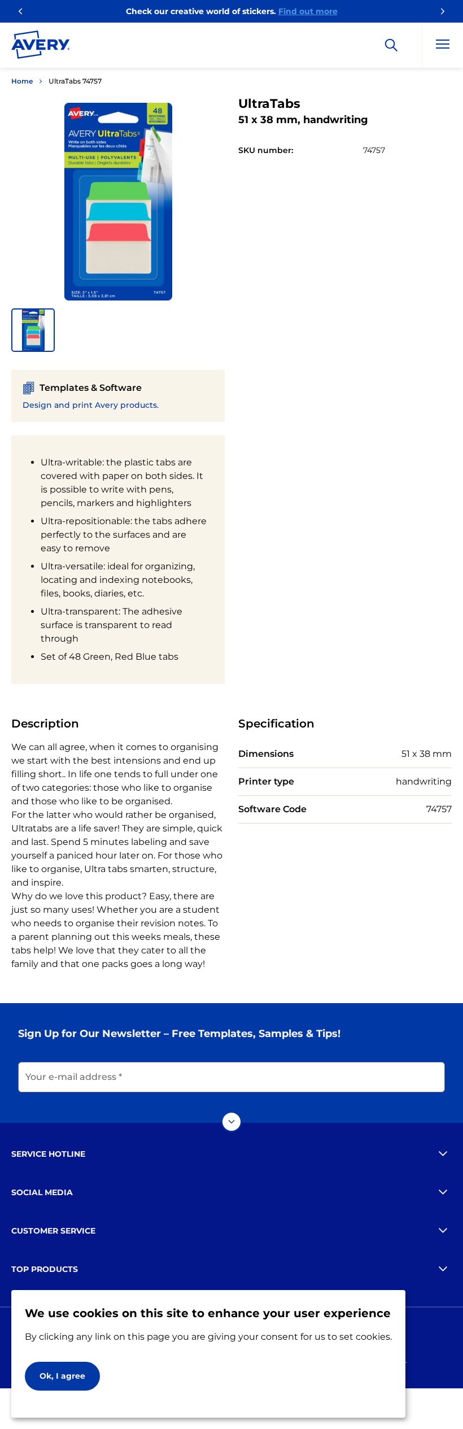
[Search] (391, 45)
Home (22, 81)
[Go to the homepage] (40, 47)
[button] (33, 330)
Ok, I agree (62, 1376)
